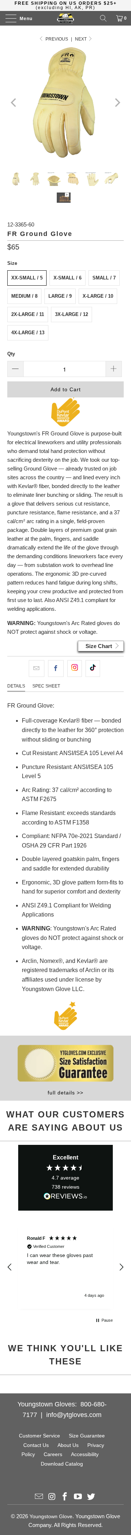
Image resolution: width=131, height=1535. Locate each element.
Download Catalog (62, 1464)
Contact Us (36, 1445)
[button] (10, 1267)
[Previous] (14, 102)
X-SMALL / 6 (67, 278)
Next (81, 39)
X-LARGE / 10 (98, 296)
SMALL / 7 (104, 278)
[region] (65, 1267)
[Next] (117, 102)
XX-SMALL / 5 (27, 278)
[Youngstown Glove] (65, 18)
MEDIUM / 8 (24, 296)
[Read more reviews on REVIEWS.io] (65, 1197)
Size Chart (100, 646)
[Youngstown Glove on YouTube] (78, 1497)
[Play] (65, 102)
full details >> (65, 1093)
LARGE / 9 (60, 296)
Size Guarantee (87, 1436)
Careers (53, 1454)
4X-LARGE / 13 (27, 332)
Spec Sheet (46, 686)
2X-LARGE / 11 (27, 314)
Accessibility (85, 1454)
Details (16, 686)
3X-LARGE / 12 (71, 314)
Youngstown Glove (50, 1516)
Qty (11, 354)
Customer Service (39, 1436)
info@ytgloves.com (74, 1414)
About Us (68, 1445)
